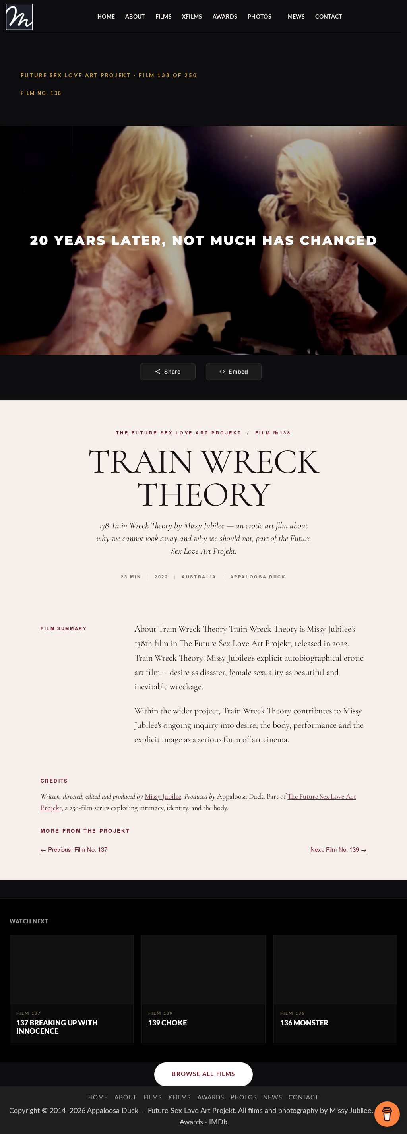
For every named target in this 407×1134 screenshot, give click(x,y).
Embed (238, 371)
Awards (225, 17)
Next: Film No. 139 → (338, 849)
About (135, 17)
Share (172, 371)
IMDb (218, 1122)
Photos (259, 17)
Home (106, 17)
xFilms (192, 17)
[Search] (397, 17)
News (296, 17)
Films (163, 17)
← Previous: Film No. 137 (74, 849)
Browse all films (203, 1074)
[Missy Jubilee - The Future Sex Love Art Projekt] (45, 17)
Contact (328, 17)
